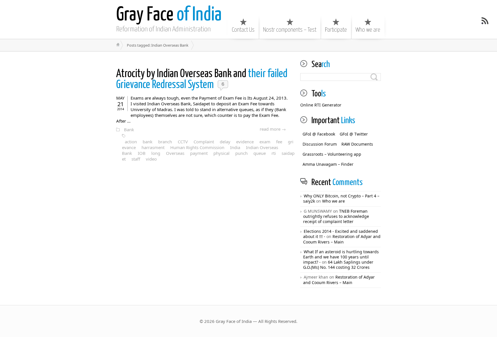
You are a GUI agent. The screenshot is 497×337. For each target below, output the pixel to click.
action (131, 141)
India (235, 147)
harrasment (153, 147)
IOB (142, 153)
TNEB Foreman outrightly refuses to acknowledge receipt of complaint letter (336, 216)
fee (279, 141)
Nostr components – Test (289, 30)
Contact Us (243, 30)
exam (264, 141)
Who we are (367, 30)
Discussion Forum (320, 144)
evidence (245, 141)
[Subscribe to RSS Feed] (484, 20)
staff (135, 159)
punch (241, 153)
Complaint (204, 141)
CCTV (183, 141)
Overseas (175, 153)
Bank (129, 129)
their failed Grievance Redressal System (201, 79)
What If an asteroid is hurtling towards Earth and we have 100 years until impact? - (341, 257)
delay (225, 141)
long (155, 153)
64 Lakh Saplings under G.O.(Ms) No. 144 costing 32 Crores (338, 264)
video (151, 159)
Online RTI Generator (320, 105)
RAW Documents (357, 144)
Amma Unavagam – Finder (328, 164)
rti (274, 153)
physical (221, 153)
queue (259, 153)
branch (165, 141)
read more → (273, 129)
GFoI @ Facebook (319, 134)
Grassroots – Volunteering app (332, 154)
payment (199, 153)
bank (147, 141)
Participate (336, 30)
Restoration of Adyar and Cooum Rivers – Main (342, 239)
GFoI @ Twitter (354, 134)
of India (169, 15)
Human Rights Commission (197, 147)
